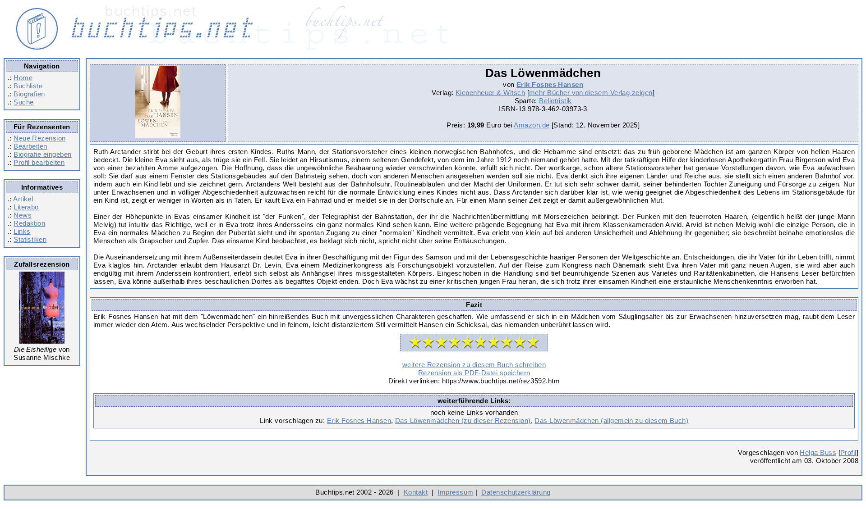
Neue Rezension (39, 138)
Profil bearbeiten (39, 162)
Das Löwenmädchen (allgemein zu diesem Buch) (611, 420)
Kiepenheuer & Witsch (490, 92)
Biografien (29, 94)
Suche (23, 102)
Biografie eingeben (42, 154)
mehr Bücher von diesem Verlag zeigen (591, 92)
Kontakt (416, 492)
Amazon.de (531, 125)
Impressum (455, 492)
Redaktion (29, 223)
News (23, 215)
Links (22, 231)
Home (23, 78)
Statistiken (30, 239)
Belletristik (555, 101)
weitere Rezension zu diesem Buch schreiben (474, 364)
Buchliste (28, 86)
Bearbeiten (30, 146)
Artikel (23, 199)
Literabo (26, 207)
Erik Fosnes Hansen (549, 84)
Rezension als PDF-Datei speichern (474, 373)
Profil (848, 452)
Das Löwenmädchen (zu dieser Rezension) (463, 420)
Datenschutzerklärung (515, 492)
